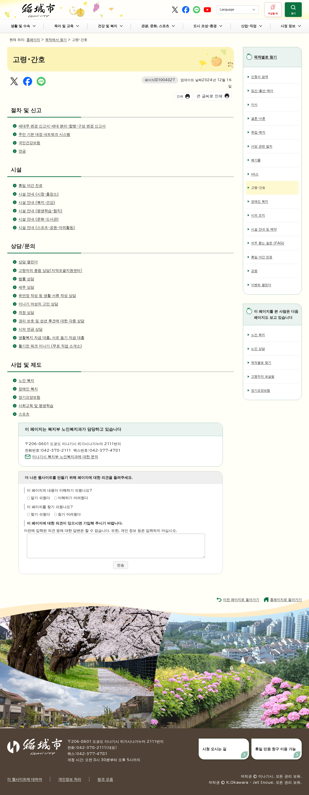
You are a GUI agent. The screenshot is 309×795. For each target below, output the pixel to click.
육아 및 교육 (64, 26)
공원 (254, 270)
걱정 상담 (26, 312)
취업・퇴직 (258, 132)
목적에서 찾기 (56, 39)
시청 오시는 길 (214, 749)
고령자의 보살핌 (262, 376)
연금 (22, 151)
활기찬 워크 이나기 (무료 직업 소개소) (50, 346)
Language (227, 9)
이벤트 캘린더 (261, 284)
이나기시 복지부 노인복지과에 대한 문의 (65, 456)
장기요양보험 (29, 397)
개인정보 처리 (69, 779)
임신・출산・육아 (262, 90)
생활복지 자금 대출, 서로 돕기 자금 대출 (51, 337)
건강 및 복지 (107, 26)
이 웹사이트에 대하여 (24, 779)
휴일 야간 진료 (31, 185)
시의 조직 (258, 215)
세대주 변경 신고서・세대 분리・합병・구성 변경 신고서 (62, 126)
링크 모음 (105, 779)
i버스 (255, 174)
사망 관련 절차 (261, 146)
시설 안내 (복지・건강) (37, 202)
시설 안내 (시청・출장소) (39, 194)
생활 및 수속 (20, 26)
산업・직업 (249, 26)
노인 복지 (26, 380)
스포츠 (24, 414)
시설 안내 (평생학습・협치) (40, 210)
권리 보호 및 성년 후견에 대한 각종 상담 (51, 321)
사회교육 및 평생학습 (36, 405)
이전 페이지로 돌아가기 (241, 599)
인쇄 (180, 96)
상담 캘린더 (28, 262)
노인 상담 (258, 348)
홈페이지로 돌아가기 (286, 599)
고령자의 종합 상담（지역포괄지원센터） (50, 270)
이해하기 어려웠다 (73, 498)
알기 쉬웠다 (40, 498)
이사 (254, 104)
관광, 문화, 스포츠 (155, 26)
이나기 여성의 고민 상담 (38, 304)
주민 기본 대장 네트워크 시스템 (44, 134)
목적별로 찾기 (265, 57)
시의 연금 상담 (31, 329)
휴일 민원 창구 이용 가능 (275, 749)
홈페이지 (33, 39)
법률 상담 (26, 279)
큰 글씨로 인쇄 (209, 96)
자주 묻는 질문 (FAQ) (267, 243)
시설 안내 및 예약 (264, 229)
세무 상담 (26, 287)
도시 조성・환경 (205, 26)
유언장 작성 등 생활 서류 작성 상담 (47, 295)
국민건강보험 (29, 142)
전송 (120, 565)
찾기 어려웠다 (69, 514)
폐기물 (256, 160)
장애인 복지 (28, 389)
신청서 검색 (259, 76)
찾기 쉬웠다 (40, 514)
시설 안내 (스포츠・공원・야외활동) (47, 227)
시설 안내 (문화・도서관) (39, 219)
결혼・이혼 (258, 118)
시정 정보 (288, 26)
